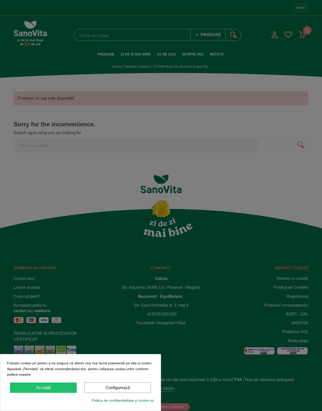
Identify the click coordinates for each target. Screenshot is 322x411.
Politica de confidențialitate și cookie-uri (123, 400)
